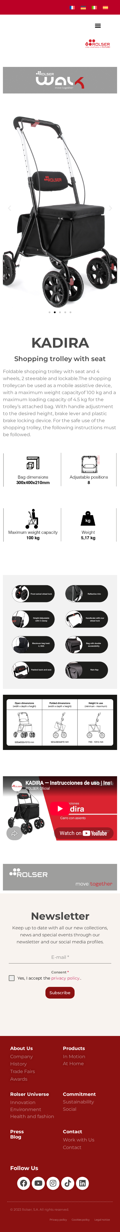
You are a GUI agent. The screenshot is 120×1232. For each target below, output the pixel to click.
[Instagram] (53, 1183)
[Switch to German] (83, 7)
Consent (60, 972)
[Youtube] (38, 1183)
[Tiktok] (67, 1183)
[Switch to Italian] (94, 7)
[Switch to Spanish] (105, 7)
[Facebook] (23, 1183)
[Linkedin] (82, 1183)
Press (17, 1131)
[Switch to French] (72, 7)
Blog (15, 1137)
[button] (98, 25)
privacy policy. (65, 978)
